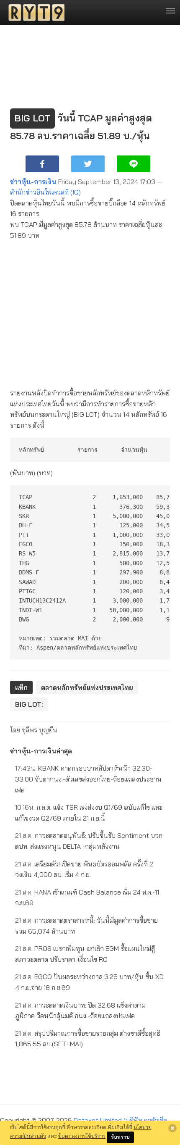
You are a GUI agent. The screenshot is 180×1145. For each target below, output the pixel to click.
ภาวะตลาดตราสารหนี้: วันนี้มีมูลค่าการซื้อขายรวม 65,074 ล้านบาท (86, 925)
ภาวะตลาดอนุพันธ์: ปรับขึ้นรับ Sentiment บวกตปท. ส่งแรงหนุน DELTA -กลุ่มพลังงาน (88, 840)
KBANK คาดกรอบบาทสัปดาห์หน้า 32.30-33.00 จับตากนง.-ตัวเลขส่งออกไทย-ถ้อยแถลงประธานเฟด (88, 779)
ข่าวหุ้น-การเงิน (33, 181)
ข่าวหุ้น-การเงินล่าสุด (41, 751)
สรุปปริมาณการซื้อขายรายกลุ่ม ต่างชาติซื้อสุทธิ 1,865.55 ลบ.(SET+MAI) (87, 1038)
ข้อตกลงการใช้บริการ (81, 1135)
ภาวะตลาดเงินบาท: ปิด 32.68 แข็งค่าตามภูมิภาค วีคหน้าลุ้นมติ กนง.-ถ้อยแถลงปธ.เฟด (80, 1010)
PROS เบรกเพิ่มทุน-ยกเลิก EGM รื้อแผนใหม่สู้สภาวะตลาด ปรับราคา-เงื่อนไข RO (85, 953)
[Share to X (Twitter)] (88, 163)
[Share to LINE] (133, 163)
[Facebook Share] (42, 163)
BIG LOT (32, 118)
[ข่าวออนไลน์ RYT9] (34, 12)
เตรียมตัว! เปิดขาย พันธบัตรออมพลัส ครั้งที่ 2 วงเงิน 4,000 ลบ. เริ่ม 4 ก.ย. (84, 869)
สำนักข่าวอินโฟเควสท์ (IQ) (45, 192)
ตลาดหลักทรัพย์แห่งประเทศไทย (87, 687)
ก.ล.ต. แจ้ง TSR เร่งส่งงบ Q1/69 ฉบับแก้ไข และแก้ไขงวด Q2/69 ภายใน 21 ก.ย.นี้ (88, 812)
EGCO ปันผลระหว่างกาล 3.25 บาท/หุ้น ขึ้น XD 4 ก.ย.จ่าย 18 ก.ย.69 (89, 982)
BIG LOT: (29, 704)
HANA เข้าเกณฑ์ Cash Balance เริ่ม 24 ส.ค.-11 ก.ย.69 (87, 897)
